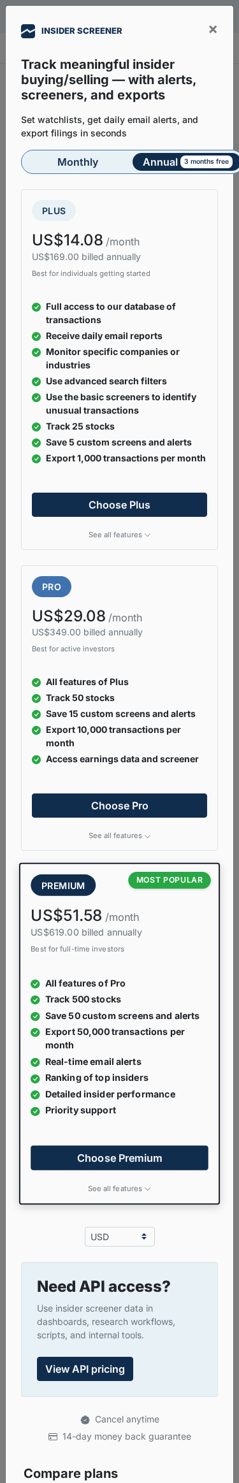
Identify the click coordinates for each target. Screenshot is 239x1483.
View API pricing (85, 1369)
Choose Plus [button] (119, 504)
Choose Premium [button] (120, 1157)
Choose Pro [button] (119, 805)
